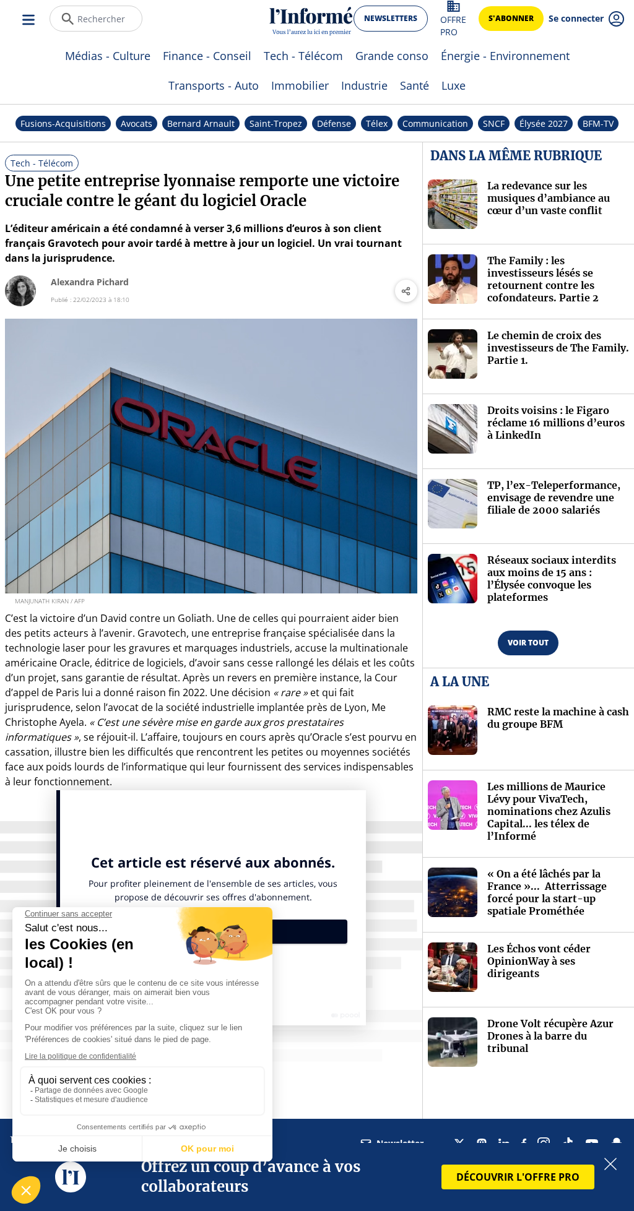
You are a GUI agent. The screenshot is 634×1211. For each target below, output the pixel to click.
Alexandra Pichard (90, 282)
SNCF (494, 123)
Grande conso (391, 55)
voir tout (528, 642)
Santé (414, 85)
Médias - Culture (107, 55)
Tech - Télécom (303, 55)
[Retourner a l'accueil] (311, 19)
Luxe (453, 85)
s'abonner (511, 18)
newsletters (390, 18)
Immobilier (300, 85)
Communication (435, 123)
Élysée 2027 (543, 123)
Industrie (364, 85)
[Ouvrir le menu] (29, 18)
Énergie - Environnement (505, 55)
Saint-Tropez (276, 123)
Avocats (136, 123)
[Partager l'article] (406, 291)
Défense (334, 123)
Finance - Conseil (207, 55)
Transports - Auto (213, 85)
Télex (377, 123)
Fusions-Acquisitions (63, 123)
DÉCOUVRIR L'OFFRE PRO (518, 1177)
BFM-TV (598, 123)
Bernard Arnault (201, 123)
